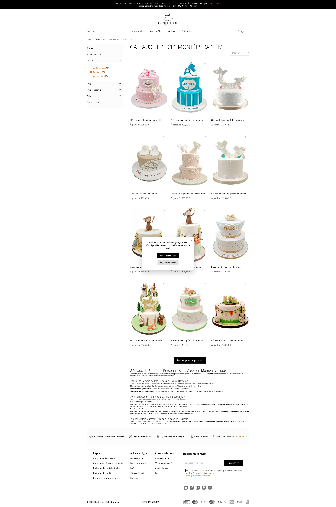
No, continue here (168, 262)
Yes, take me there (168, 255)
